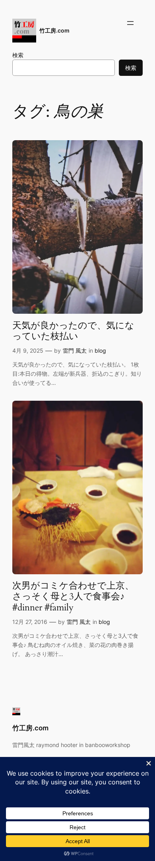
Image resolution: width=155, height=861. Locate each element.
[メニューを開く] (130, 23)
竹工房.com (54, 30)
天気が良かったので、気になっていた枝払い (73, 331)
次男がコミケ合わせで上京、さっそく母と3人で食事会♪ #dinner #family (73, 596)
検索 (17, 55)
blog (100, 350)
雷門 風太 (75, 350)
